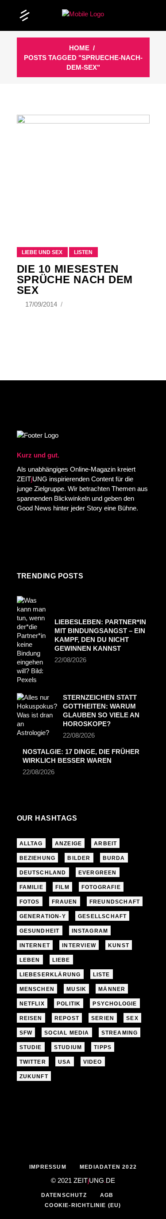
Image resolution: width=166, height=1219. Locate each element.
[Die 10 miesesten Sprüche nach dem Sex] (83, 170)
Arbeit (105, 843)
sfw (26, 1033)
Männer (111, 989)
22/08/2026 (70, 660)
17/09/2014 (42, 304)
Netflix (32, 1004)
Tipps (103, 1047)
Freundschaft (114, 902)
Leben (29, 960)
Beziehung (37, 858)
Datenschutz (64, 1195)
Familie (31, 887)
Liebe (61, 960)
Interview (79, 945)
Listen (83, 252)
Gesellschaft (102, 916)
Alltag (31, 843)
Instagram (90, 931)
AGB (107, 1195)
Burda (114, 858)
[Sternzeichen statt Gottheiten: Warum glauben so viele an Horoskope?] (37, 715)
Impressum (47, 1167)
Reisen (30, 1018)
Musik (76, 989)
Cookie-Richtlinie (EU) (83, 1205)
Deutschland (42, 873)
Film (62, 887)
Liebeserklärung (50, 974)
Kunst (118, 945)
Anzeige (68, 843)
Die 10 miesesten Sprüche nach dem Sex (75, 279)
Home (79, 48)
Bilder (78, 858)
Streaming (119, 1033)
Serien (102, 1018)
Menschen (37, 989)
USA (64, 1062)
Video (92, 1062)
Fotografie (101, 887)
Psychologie (115, 1004)
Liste (101, 974)
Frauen (64, 902)
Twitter (32, 1062)
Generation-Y (42, 916)
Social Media (66, 1033)
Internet (34, 945)
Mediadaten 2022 (108, 1167)
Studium (68, 1047)
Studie (30, 1047)
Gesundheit (39, 931)
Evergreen (97, 873)
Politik (69, 1004)
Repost (66, 1018)
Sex (132, 1018)
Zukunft (33, 1076)
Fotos (29, 902)
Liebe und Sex (42, 252)
